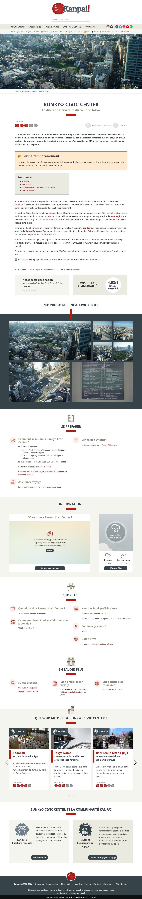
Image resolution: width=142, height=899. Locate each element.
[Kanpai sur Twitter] (120, 26)
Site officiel (107, 689)
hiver (50, 216)
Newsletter (66, 884)
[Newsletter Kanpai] (111, 26)
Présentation (27, 181)
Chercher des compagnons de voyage (103, 857)
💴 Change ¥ (26, 31)
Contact (97, 884)
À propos (39, 884)
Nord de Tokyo (44, 91)
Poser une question (39, 857)
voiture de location (25, 474)
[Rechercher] (88, 19)
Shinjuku (19, 204)
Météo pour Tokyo (116, 568)
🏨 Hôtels (44, 31)
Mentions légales (82, 884)
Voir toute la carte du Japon (50, 568)
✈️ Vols (36, 31)
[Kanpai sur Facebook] (116, 26)
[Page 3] (73, 795)
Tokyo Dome (86, 228)
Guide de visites (35, 26)
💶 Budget (15, 31)
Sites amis (108, 884)
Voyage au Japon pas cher (28, 691)
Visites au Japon (20, 91)
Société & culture (52, 26)
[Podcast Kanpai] (131, 26)
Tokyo (35, 91)
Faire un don (52, 884)
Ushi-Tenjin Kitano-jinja (112, 753)
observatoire (50, 234)
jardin (17, 231)
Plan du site (121, 884)
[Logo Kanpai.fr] (71, 9)
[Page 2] (71, 795)
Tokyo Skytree (116, 219)
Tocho (90, 201)
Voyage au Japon (18, 26)
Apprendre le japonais (72, 26)
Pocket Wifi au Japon (110, 445)
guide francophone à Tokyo (102, 644)
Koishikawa (26, 231)
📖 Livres (115, 31)
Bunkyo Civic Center (72, 269)
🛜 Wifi (86, 31)
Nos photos (26, 184)
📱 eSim (94, 31)
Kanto (29, 91)
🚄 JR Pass (54, 31)
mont (113, 216)
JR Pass (48, 467)
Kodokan (19, 753)
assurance (32, 487)
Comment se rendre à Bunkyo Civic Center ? (39, 187)
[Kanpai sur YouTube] (127, 26)
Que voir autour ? (29, 190)
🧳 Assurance (104, 31)
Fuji (118, 216)
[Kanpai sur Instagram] (123, 26)
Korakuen (37, 231)
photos (26, 201)
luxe (102, 239)
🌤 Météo (125, 31)
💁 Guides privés (75, 31)
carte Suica (37, 471)
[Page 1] (69, 795)
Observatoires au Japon (27, 688)
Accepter (50, 550)
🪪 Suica (63, 31)
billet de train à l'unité (53, 471)
